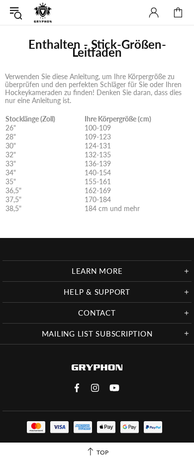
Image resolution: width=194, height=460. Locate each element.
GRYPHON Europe (43, 12)
